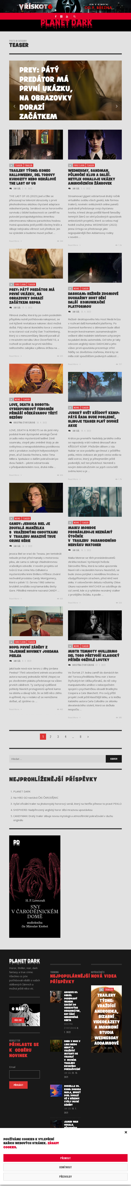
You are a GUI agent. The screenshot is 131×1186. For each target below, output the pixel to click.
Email (16, 589)
